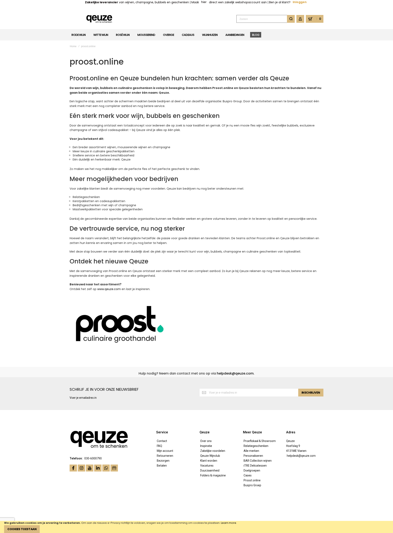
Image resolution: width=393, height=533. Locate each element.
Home (73, 46)
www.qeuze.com (109, 289)
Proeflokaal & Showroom (260, 441)
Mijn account (165, 450)
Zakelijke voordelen (212, 450)
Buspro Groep (252, 485)
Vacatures (206, 465)
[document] (196, 527)
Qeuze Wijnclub (210, 455)
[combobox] (265, 19)
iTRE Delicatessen (255, 465)
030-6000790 (93, 458)
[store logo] (99, 19)
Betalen (162, 465)
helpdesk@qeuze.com (235, 373)
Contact (162, 441)
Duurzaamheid (209, 470)
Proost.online (252, 480)
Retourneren (165, 455)
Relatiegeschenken (256, 446)
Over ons (206, 441)
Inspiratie (206, 446)
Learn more (228, 523)
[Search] (291, 19)
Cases (248, 475)
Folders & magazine (213, 475)
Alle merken (251, 450)
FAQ (159, 446)
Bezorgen (163, 460)
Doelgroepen (252, 470)
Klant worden (208, 460)
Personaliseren (253, 455)
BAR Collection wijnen (258, 460)
